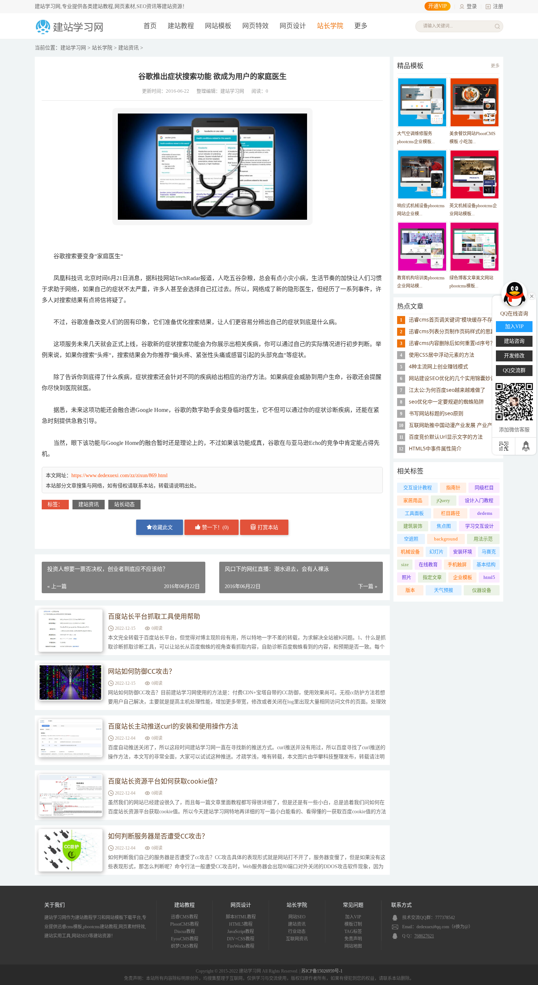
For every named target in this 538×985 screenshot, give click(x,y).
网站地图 (353, 946)
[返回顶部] (526, 446)
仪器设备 (481, 590)
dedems (484, 513)
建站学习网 (73, 48)
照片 (406, 577)
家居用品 (412, 500)
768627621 (424, 935)
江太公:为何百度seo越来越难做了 (447, 389)
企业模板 (462, 577)
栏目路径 (450, 513)
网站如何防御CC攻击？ (141, 671)
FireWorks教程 (240, 946)
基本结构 (486, 564)
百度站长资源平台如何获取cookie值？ (164, 781)
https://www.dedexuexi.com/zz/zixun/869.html (119, 475)
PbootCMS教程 (184, 924)
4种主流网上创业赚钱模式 (438, 366)
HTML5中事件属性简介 (435, 448)
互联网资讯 (297, 938)
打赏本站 (267, 527)
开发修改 (514, 355)
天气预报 (443, 590)
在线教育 (428, 564)
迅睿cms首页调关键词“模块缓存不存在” (454, 319)
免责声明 (353, 938)
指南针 (453, 487)
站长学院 (330, 26)
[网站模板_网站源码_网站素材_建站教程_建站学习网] (71, 33)
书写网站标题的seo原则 (436, 413)
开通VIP (437, 6)
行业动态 (297, 931)
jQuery (443, 500)
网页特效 (255, 26)
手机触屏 (457, 564)
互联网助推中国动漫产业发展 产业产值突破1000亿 (466, 424)
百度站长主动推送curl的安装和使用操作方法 (173, 726)
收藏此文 (162, 527)
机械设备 (410, 551)
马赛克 (489, 551)
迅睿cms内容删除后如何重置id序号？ (452, 342)
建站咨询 (514, 341)
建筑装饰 (412, 526)
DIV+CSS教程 (240, 938)
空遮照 (411, 539)
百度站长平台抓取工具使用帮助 (154, 616)
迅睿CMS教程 (184, 916)
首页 (150, 26)
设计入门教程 (479, 500)
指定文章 (432, 577)
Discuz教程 (184, 931)
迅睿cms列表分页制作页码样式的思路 (452, 331)
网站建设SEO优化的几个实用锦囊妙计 (452, 378)
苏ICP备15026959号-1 (322, 971)
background (446, 539)
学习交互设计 (479, 526)
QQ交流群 (514, 370)
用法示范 (483, 539)
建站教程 (181, 26)
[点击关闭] (531, 295)
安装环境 (462, 551)
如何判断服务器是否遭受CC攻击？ (158, 836)
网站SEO (297, 916)
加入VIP (353, 916)
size (405, 564)
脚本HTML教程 (241, 916)
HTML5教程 (241, 924)
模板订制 (353, 924)
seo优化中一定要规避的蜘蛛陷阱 (446, 401)
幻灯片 (436, 551)
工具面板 (414, 513)
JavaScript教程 (240, 931)
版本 (410, 590)
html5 (489, 577)
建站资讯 (128, 48)
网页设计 (293, 26)
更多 (495, 65)
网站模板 (218, 26)
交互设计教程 (417, 487)
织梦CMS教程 (184, 946)
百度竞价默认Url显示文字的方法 (446, 436)
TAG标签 (353, 931)
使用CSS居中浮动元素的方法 (441, 354)
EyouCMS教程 (184, 938)
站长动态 (124, 504)
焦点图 (444, 526)
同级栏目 (484, 487)
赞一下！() (215, 527)
